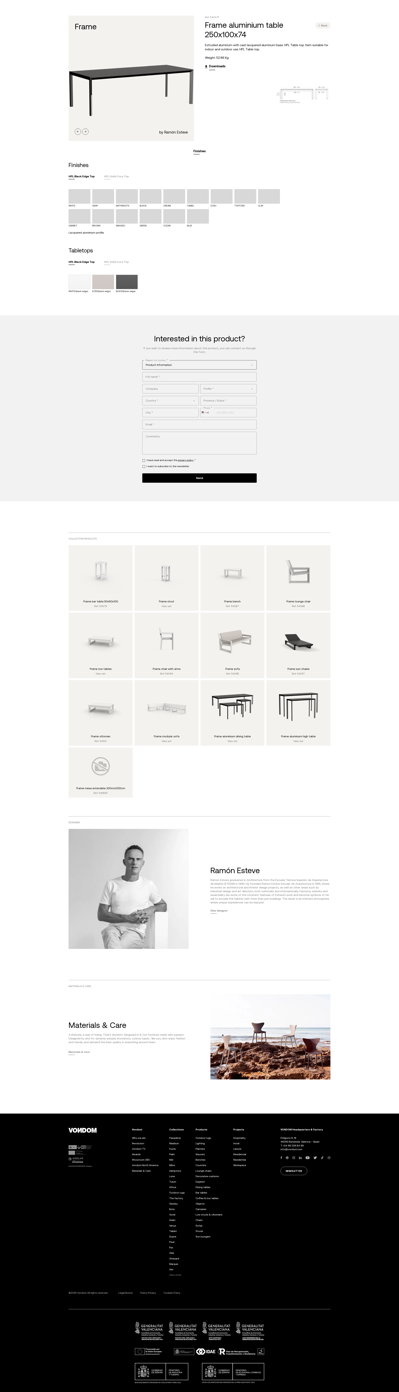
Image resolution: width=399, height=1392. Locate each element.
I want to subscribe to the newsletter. (168, 466)
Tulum (172, 1181)
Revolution (138, 1143)
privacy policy (185, 460)
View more (175, 1275)
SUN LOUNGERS (203, 1236)
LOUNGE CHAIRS (204, 1171)
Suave (172, 1236)
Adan (172, 1220)
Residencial (239, 1154)
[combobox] (199, 365)
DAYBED (200, 1181)
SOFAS (199, 1225)
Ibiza (172, 1209)
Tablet (173, 1231)
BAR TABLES (201, 1192)
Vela (171, 1253)
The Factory (176, 1198)
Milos (172, 1165)
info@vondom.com (291, 1149)
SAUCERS (200, 1154)
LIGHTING (200, 1143)
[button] (78, 132)
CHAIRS (199, 1220)
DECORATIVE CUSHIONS (207, 1176)
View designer (219, 910)
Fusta (172, 1149)
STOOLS (199, 1231)
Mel (171, 1159)
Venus (172, 1225)
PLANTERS (200, 1149)
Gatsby (173, 1203)
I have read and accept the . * (171, 460)
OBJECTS (200, 1203)
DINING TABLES (203, 1187)
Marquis (173, 1264)
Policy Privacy (148, 1293)
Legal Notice (125, 1293)
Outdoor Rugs (177, 1192)
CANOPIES (201, 1209)
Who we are (139, 1138)
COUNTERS (201, 1165)
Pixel (171, 1242)
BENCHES (200, 1159)
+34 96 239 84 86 (293, 1145)
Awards (136, 1154)
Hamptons (175, 1171)
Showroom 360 (141, 1159)
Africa (172, 1187)
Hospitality (239, 1138)
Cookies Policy (172, 1293)
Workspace (239, 1165)
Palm (172, 1154)
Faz (171, 1247)
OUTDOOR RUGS (203, 1138)
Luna (172, 1176)
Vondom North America (145, 1165)
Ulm (171, 1269)
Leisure (237, 1149)
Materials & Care (79, 1051)
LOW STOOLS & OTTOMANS (209, 1214)
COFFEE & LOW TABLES (207, 1198)
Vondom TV (138, 1149)
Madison (174, 1143)
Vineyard (174, 1258)
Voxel (172, 1214)
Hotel (236, 1143)
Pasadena (175, 1138)
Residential (239, 1159)
